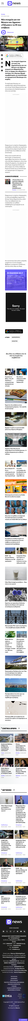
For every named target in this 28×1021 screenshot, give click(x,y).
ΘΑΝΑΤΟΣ (14, 341)
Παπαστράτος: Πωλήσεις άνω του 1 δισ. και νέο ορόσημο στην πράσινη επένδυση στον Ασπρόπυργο (16, 672)
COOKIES (14, 986)
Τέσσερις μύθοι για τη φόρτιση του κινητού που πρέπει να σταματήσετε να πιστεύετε (16, 718)
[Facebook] (2, 55)
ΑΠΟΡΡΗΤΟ (24, 1019)
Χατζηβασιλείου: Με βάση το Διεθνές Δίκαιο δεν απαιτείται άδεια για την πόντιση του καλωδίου (6, 873)
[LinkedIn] (2, 62)
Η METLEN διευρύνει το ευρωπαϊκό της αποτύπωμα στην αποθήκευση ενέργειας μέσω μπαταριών (6, 845)
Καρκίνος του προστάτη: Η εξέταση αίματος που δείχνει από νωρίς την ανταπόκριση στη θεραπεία (15, 604)
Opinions (18, 775)
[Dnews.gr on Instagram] (10, 931)
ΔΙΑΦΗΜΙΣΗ (14, 978)
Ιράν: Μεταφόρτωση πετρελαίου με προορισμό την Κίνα (5, 900)
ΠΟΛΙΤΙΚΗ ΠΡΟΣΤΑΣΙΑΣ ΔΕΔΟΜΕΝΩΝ (14, 982)
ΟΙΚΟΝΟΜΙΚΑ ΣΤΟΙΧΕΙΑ (14, 990)
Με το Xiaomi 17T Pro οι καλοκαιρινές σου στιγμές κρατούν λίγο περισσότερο (10, 472)
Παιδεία (14, 190)
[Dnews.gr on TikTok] (14, 931)
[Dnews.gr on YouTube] (21, 931)
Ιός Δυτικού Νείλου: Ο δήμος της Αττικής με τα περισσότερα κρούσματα (6, 747)
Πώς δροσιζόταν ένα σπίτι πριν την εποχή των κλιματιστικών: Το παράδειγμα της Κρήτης (14, 695)
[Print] (2, 70)
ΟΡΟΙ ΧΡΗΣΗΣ (14, 980)
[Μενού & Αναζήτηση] (2, 3)
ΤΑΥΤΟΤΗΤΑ (14, 976)
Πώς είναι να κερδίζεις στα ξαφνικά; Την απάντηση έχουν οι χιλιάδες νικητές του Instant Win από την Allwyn (16, 517)
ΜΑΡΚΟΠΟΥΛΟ (16, 337)
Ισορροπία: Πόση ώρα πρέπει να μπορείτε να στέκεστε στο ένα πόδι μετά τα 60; (21, 559)
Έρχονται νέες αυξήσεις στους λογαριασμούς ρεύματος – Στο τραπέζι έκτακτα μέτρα (15, 406)
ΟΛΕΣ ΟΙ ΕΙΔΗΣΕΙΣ (14, 928)
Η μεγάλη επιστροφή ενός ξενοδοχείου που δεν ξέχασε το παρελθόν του (21, 472)
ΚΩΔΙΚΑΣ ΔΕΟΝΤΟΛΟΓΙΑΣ (14, 988)
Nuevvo (18, 1008)
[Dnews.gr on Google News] (17, 931)
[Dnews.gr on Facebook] (3, 931)
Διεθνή (3, 775)
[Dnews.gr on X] (7, 931)
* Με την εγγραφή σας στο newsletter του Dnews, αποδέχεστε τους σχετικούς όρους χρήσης (15, 286)
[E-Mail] (2, 66)
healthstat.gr (4, 825)
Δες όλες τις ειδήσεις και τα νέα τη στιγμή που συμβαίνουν (16, 355)
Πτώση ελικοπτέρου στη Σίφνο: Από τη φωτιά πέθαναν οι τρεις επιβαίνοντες (21, 747)
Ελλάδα (3, 14)
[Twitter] (2, 59)
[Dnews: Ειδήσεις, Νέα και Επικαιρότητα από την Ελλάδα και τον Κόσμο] (14, 3)
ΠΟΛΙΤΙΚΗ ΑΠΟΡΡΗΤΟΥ (14, 984)
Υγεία (2, 753)
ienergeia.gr (19, 825)
